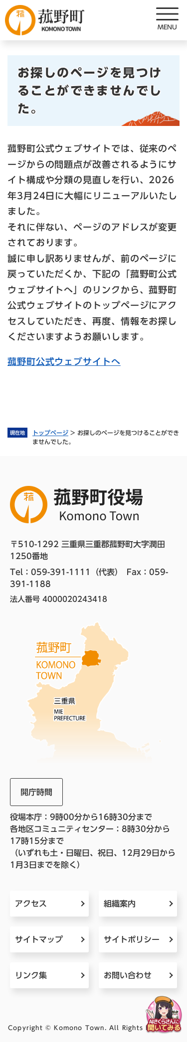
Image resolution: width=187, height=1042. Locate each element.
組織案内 (120, 904)
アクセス (31, 904)
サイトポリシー (132, 939)
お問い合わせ (128, 975)
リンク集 (31, 975)
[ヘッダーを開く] (167, 20)
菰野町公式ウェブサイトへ (64, 361)
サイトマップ (39, 939)
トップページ (50, 433)
